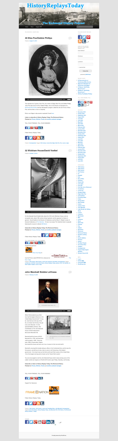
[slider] (69, 99)
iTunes (33, 119)
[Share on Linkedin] (39, 128)
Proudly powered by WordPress (59, 435)
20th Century (39, 261)
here (53, 113)
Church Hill (81, 182)
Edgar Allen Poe (56, 143)
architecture (28, 263)
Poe (61, 143)
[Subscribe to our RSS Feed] (38, 139)
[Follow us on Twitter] (31, 139)
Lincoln (80, 212)
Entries (81, 260)
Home (26, 27)
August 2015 (81, 117)
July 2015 (80, 118)
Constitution (81, 189)
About (32, 27)
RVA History (61, 410)
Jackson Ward (81, 206)
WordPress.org (81, 264)
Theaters (80, 246)
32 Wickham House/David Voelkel (41, 150)
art (78, 173)
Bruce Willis (81, 178)
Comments (82, 262)
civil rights (80, 184)
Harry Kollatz (81, 202)
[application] (48, 99)
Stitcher (38, 119)
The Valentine (40, 222)
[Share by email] (44, 243)
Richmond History (82, 233)
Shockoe (80, 239)
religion (80, 227)
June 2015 (80, 120)
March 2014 (81, 145)
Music (79, 221)
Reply (35, 411)
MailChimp (88, 74)
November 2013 (82, 152)
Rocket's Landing (82, 234)
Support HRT (39, 27)
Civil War (33, 263)
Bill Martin (44, 224)
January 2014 (81, 149)
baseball (80, 175)
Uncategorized (32, 143)
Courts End (49, 143)
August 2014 (81, 137)
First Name (80, 56)
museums (50, 261)
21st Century (81, 172)
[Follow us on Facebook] (27, 139)
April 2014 (80, 144)
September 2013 (82, 156)
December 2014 (81, 130)
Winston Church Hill (83, 253)
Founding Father (51, 408)
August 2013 (81, 157)
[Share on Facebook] (26, 128)
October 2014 (81, 134)
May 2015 (80, 122)
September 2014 (82, 135)
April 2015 (80, 123)
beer (79, 177)
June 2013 (80, 161)
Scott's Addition (82, 238)
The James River (82, 244)
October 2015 (81, 113)
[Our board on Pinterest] (35, 139)
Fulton (79, 199)
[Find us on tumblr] (42, 139)
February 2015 (81, 127)
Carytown (80, 180)
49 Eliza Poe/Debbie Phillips (38, 37)
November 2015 (82, 112)
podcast (57, 263)
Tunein (43, 119)
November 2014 (82, 132)
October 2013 (81, 154)
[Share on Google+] (31, 128)
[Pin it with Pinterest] (36, 128)
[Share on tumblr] (41, 128)
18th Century (32, 408)
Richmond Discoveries (31, 107)
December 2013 (81, 151)
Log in (79, 259)
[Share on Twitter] (29, 128)
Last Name (80, 61)
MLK (79, 217)
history (42, 263)
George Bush (81, 200)
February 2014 (81, 147)
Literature (80, 214)
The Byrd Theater (82, 243)
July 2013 (80, 159)
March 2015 (81, 125)
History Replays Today (50, 263)
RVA (61, 263)
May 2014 (80, 142)
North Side (80, 222)
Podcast (80, 224)
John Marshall (58, 408)
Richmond (80, 231)
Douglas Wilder (82, 192)
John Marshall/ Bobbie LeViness (41, 271)
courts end (44, 261)
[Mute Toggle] (66, 99)
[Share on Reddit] (34, 128)
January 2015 (81, 129)
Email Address (81, 50)
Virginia (33, 264)
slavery (79, 241)
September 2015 (82, 115)
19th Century (43, 143)
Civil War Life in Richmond (84, 187)
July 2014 (80, 139)
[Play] (26, 99)
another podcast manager (54, 119)
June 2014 (80, 140)
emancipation (81, 195)
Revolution (55, 261)
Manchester (81, 216)
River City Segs (37, 252)
